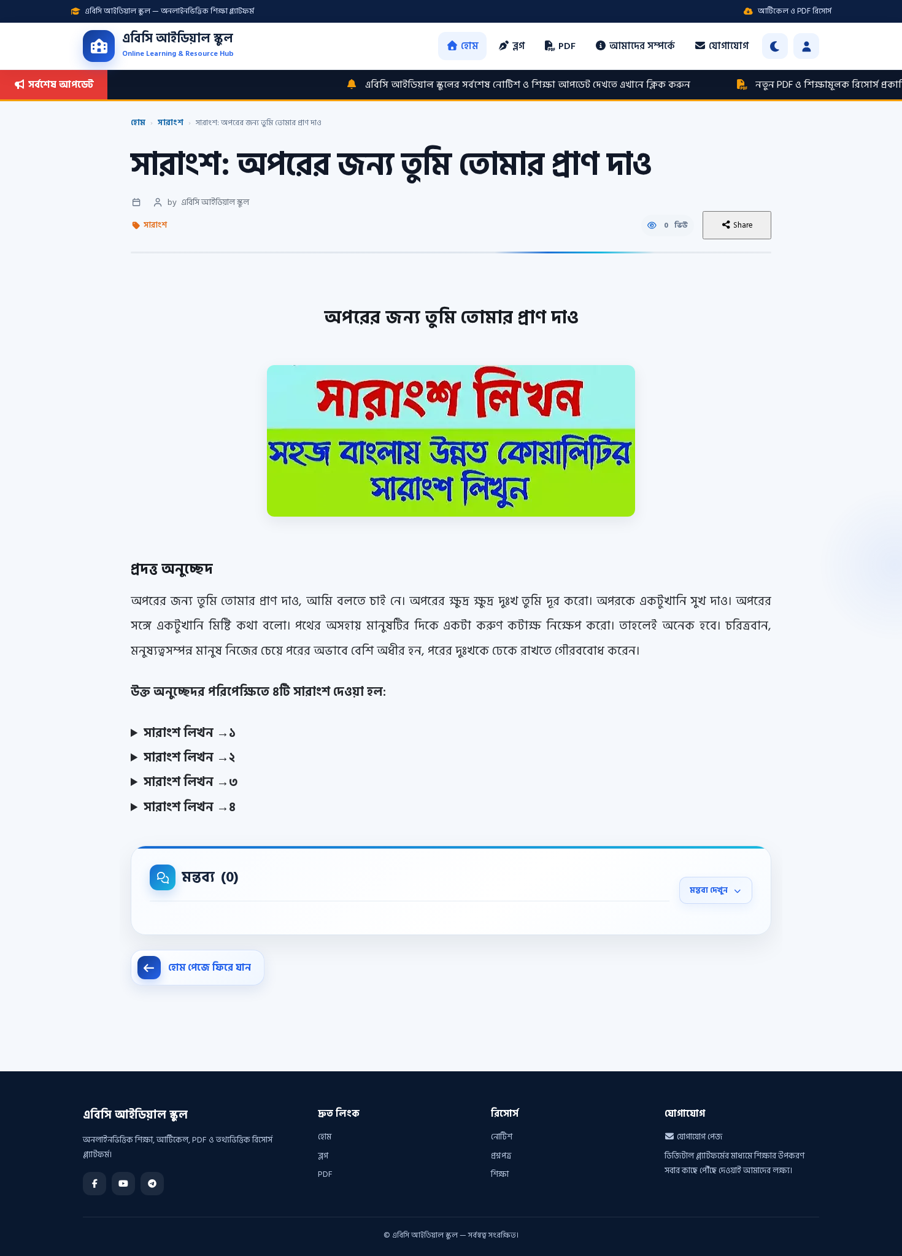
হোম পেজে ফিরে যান (210, 968)
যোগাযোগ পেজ (698, 1137)
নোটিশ (501, 1137)
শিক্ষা (500, 1174)
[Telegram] (152, 1183)
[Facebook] (94, 1183)
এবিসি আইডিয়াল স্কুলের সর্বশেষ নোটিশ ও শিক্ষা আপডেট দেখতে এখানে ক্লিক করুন (487, 85)
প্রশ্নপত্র (501, 1156)
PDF (566, 46)
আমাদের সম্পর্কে (641, 46)
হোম (468, 46)
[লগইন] (806, 46)
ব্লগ (517, 46)
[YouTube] (123, 1183)
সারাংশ (170, 122)
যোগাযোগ (727, 46)
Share (742, 225)
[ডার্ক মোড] (775, 46)
